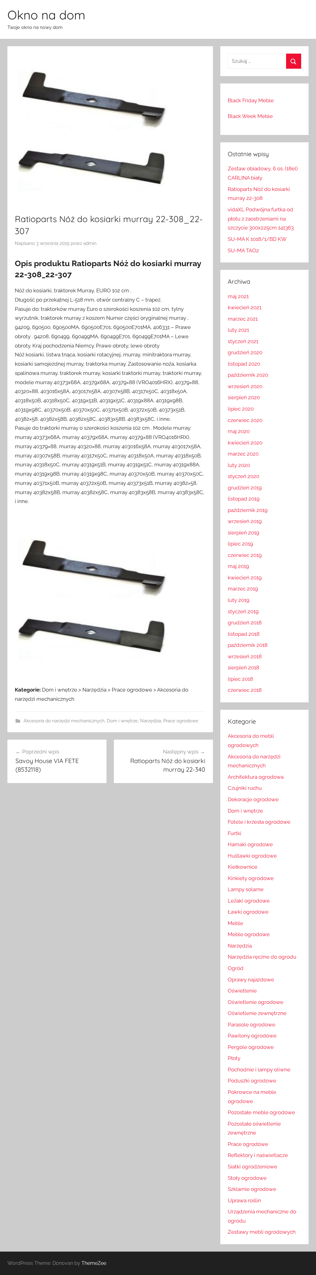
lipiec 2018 (240, 679)
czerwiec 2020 (245, 420)
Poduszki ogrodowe (252, 1081)
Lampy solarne (246, 889)
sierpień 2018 (243, 667)
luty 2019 (238, 600)
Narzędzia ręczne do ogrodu (262, 957)
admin (90, 243)
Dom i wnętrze (122, 721)
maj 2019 (238, 566)
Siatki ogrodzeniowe (252, 1166)
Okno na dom (46, 14)
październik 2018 (248, 645)
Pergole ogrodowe (251, 1047)
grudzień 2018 (245, 622)
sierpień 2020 (244, 397)
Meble (235, 923)
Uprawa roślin (244, 1200)
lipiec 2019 (240, 544)
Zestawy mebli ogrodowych (262, 1232)
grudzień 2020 (245, 352)
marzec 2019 (243, 589)
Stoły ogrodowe (247, 1178)
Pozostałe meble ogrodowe (261, 1112)
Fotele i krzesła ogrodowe (259, 822)
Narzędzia (150, 721)
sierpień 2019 (243, 533)
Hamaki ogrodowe (250, 844)
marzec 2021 (243, 319)
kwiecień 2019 (245, 578)
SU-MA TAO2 (243, 250)
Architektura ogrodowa (256, 777)
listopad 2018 (244, 634)
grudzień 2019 (245, 488)
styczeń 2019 (243, 611)
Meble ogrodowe (249, 934)
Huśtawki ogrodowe (252, 856)
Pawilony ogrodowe (252, 1036)
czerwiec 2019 (245, 555)
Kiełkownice (242, 867)
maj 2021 (238, 296)
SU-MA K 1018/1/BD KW (257, 239)
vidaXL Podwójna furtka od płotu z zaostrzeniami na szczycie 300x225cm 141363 (261, 218)
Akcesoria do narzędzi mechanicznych (64, 721)
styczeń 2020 (243, 476)
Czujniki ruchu (245, 788)
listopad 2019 (244, 499)
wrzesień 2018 (245, 656)
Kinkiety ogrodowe (251, 878)
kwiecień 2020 (245, 443)
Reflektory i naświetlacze (258, 1155)
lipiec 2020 (241, 409)
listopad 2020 (244, 364)
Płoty (234, 1058)
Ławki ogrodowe (248, 912)
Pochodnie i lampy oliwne (259, 1069)
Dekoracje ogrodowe (253, 799)
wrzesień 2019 (245, 521)
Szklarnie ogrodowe (252, 1189)
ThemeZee (93, 1263)
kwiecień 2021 (244, 307)
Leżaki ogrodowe (249, 901)
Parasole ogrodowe (251, 1024)
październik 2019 (248, 510)
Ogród (235, 968)
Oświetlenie (242, 991)
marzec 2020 (243, 454)
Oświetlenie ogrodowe (255, 1002)
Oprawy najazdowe (251, 980)
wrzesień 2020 (245, 386)
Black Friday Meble (251, 100)
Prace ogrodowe (180, 721)
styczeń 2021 (243, 341)
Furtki (234, 833)
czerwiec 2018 (245, 690)
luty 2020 (239, 465)
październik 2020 (248, 375)
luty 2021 (238, 330)
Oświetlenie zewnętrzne (257, 1013)
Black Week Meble (250, 116)
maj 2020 (239, 431)
